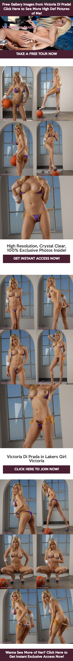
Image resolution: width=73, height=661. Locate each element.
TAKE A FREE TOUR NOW (36, 54)
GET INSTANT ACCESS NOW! (36, 258)
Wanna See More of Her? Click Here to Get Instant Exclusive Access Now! (36, 654)
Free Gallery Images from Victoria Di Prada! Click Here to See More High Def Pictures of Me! (36, 9)
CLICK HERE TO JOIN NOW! (36, 469)
